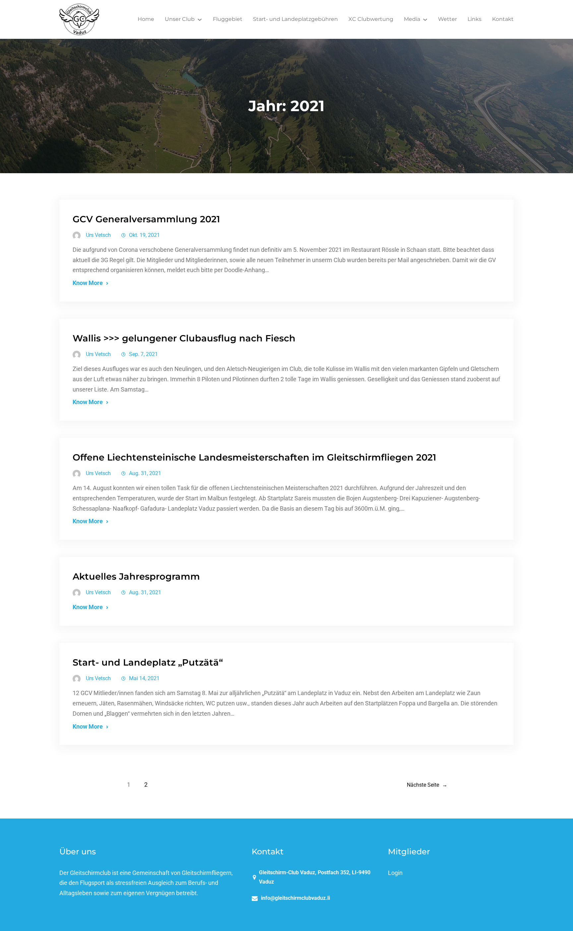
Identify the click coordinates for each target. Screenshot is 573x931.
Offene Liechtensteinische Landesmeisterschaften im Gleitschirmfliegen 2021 (254, 457)
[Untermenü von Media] (425, 19)
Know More (88, 283)
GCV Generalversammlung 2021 (146, 219)
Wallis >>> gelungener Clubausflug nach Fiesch (184, 338)
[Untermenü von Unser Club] (199, 19)
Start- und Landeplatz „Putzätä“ (148, 662)
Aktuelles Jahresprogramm (136, 576)
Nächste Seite (427, 785)
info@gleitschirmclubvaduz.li (295, 898)
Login (395, 873)
